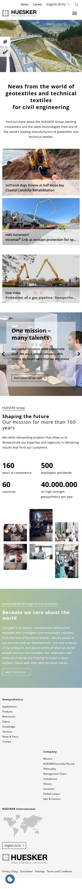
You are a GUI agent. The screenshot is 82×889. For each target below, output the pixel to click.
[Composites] (5, 52)
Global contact (51, 794)
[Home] (19, 13)
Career (37, 4)
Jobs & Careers (52, 799)
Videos (6, 721)
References (9, 716)
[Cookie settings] (10, 879)
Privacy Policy (10, 871)
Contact (6, 741)
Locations (48, 789)
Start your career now (28, 378)
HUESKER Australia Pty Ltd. (59, 764)
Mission (47, 759)
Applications (9, 706)
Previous (5, 278)
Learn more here (15, 672)
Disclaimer (26, 871)
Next (76, 278)
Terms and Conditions (59, 871)
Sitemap (40, 871)
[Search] (76, 4)
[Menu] (75, 13)
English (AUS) (55, 4)
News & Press (10, 736)
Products (7, 711)
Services (7, 731)
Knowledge (8, 726)
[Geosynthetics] (5, 42)
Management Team (54, 774)
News (25, 4)
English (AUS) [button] (13, 845)
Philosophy (49, 769)
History (47, 784)
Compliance (50, 779)
